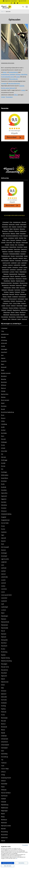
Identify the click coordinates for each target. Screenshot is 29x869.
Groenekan (10, 249)
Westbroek (6, 314)
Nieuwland (12, 285)
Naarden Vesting (20, 281)
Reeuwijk (11, 294)
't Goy (10, 222)
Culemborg (11, 238)
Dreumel (12, 240)
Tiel (24, 301)
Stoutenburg (19, 301)
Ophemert (4, 290)
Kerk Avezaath (5, 260)
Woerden (22, 314)
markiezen (12, 74)
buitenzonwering (13, 72)
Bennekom (16, 229)
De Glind (21, 238)
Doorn (8, 240)
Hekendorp (17, 251)
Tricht (10, 303)
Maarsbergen (23, 272)
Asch (10, 226)
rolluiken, (18, 74)
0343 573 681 (23, 0)
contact (23, 90)
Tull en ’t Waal (5, 768)
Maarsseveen (21, 274)
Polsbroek (17, 292)
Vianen (25, 305)
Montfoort (12, 278)
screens (18, 76)
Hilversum (5, 253)
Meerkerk (17, 276)
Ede (14, 242)
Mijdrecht (23, 276)
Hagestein (4, 251)
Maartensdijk (5, 276)
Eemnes (12, 244)
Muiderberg (7, 281)
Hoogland (23, 253)
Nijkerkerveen (7, 287)
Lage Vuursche (6, 263)
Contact (3, 97)
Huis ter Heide (19, 256)
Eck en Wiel (9, 242)
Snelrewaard (21, 299)
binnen (4, 72)
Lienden (9, 267)
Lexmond (21, 85)
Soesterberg (7, 301)
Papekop (11, 292)
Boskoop (13, 233)
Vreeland (3, 310)
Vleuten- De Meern (14, 308)
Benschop (22, 229)
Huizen (26, 256)
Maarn (17, 272)
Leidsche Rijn (17, 265)
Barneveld (6, 229)
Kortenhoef (25, 260)
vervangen (4, 83)
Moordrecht (19, 278)
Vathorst (13, 305)
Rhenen (5, 296)
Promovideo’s (9, 97)
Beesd (11, 229)
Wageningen (6, 312)
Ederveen (18, 242)
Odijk (17, 287)
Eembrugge (25, 242)
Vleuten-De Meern (6, 792)
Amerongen (23, 224)
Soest (26, 299)
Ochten (13, 287)
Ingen (10, 258)
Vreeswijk (9, 310)
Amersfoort (5, 226)
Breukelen (23, 233)
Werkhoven (23, 312)
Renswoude (23, 294)
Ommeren (22, 287)
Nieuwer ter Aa (23, 283)
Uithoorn (23, 303)
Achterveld (12, 224)
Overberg (6, 292)
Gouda (25, 247)
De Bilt (16, 238)
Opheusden (11, 290)
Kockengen (18, 260)
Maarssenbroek (13, 274)
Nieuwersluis (5, 285)
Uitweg (3, 305)
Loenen (7, 88)
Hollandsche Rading (14, 253)
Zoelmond (24, 319)
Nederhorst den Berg (6, 283)
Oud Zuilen (17, 290)
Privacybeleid (25, 845)
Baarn (24, 226)
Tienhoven (5, 303)
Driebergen (19, 240)
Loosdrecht (19, 269)
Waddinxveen (24, 310)
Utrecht (8, 305)
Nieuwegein (16, 283)
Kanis (25, 258)
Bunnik (3, 88)
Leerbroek (23, 263)
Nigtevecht (12, 88)
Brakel (17, 233)
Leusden (23, 265)
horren (12, 76)
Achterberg (5, 224)
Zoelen (19, 319)
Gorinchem (20, 247)
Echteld (3, 242)
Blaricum (17, 231)
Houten (13, 256)
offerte (16, 94)
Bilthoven (11, 231)
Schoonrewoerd (13, 299)
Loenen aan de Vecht (6, 595)
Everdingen (21, 244)
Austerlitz (19, 226)
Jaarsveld (15, 258)
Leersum (10, 265)
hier (16, 858)
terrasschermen (5, 74)
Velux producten (13, 79)
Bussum (25, 235)
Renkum (17, 294)
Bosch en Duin (6, 233)
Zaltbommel (19, 317)
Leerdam (5, 265)
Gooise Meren (13, 247)
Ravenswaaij (5, 294)
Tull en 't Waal (16, 303)
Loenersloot (13, 269)
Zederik (26, 317)
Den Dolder (4, 433)
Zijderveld (14, 319)
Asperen (14, 226)
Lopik (24, 269)
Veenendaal (20, 305)
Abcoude (24, 222)
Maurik (12, 276)
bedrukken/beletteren (14, 83)
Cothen (5, 238)
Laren (18, 263)
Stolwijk (13, 301)
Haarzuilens (17, 249)
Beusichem (5, 231)
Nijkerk (24, 285)
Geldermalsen (5, 247)
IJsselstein (5, 258)
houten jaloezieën (5, 76)
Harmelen (10, 251)
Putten (23, 292)
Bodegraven (23, 231)
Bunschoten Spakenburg (12, 235)
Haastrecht (24, 249)
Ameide (17, 224)
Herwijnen (23, 251)
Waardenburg (16, 310)
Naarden (13, 281)
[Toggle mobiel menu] (27, 7)
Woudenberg (4, 317)
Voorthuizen (22, 308)
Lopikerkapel (5, 272)
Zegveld (5, 319)
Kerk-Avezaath (5, 547)
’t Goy (2, 331)
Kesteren (12, 260)
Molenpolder (5, 278)
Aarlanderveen (17, 222)
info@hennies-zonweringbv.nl (10, 0)
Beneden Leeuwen (5, 373)
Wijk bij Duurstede (14, 314)
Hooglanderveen (5, 256)
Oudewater (24, 290)
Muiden (25, 278)
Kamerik (20, 258)
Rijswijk (9, 296)
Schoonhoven (4, 299)
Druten (24, 240)
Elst (16, 244)
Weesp (17, 312)
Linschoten (15, 267)
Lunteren (12, 272)
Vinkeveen (5, 308)
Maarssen (5, 274)
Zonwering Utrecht (6, 777)
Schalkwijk (15, 296)
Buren (21, 235)
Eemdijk (7, 244)
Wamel (12, 312)
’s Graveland (4, 328)
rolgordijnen (24, 74)
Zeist (9, 319)
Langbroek (14, 263)
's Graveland (5, 222)
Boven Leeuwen (5, 400)
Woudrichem (12, 317)
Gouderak (4, 249)
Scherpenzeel (22, 296)
